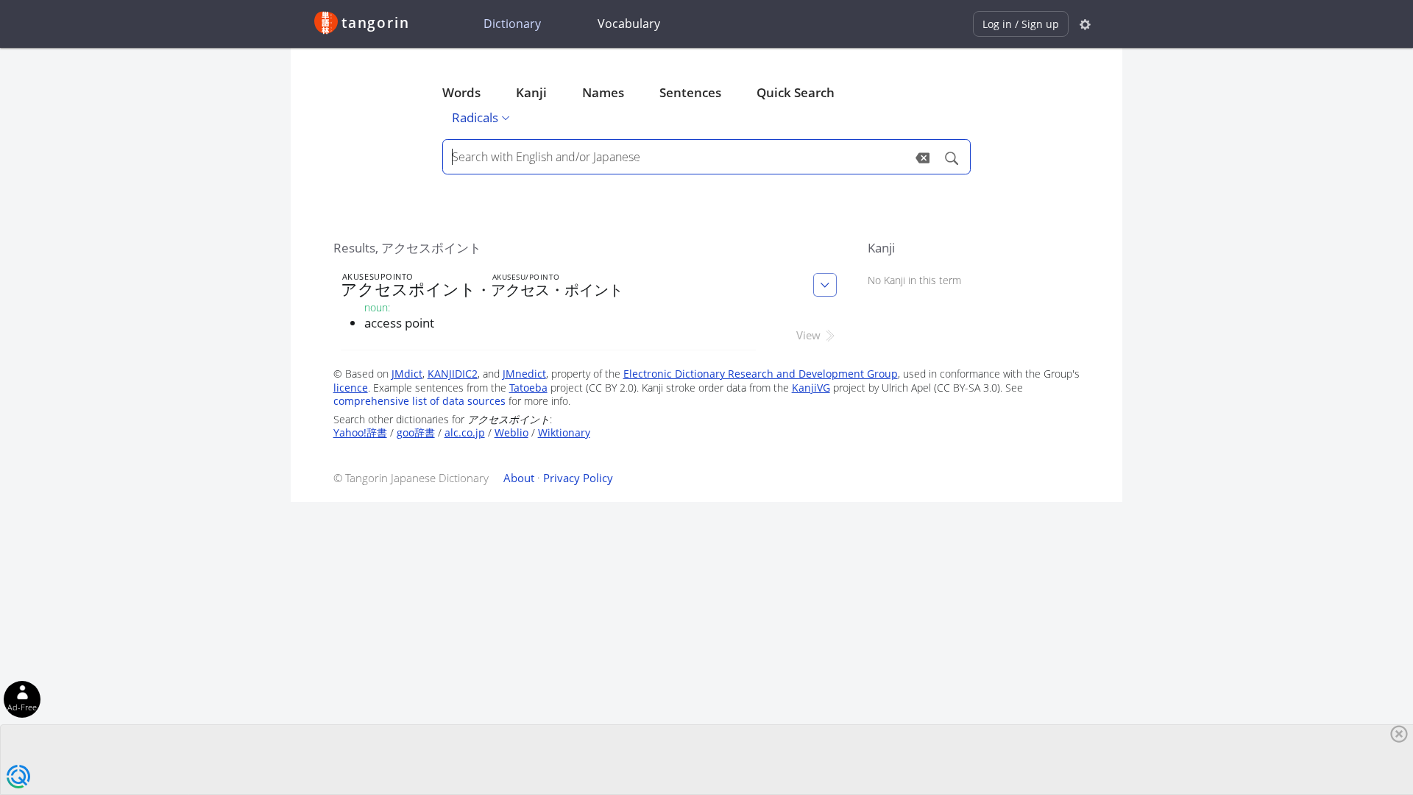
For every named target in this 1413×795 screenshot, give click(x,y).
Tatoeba (528, 388)
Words (461, 92)
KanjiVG (811, 388)
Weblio (511, 432)
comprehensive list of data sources (419, 401)
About (518, 477)
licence (350, 388)
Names (603, 92)
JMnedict (524, 374)
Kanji (531, 92)
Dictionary (512, 23)
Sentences (690, 92)
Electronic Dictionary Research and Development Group (760, 374)
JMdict (407, 374)
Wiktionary (564, 432)
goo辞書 (416, 432)
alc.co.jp (465, 432)
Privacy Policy (578, 477)
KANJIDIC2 (453, 374)
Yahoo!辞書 (360, 432)
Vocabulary (629, 23)
